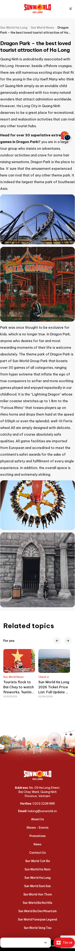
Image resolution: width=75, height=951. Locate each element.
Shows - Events (37, 827)
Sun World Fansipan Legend (37, 919)
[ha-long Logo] (37, 9)
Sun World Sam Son (37, 886)
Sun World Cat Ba (37, 861)
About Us (37, 819)
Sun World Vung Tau (37, 928)
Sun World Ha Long (37, 878)
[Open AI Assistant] (66, 136)
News (37, 844)
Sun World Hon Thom (37, 894)
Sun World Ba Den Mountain (37, 911)
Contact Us (37, 853)
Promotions (37, 836)
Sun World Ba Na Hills (37, 903)
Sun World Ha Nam (37, 869)
